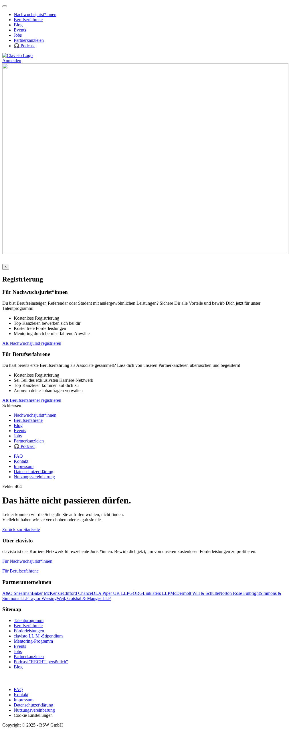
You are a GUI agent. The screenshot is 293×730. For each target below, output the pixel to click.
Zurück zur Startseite (21, 529)
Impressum (23, 466)
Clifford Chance (77, 593)
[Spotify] (37, 261)
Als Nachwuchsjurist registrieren (31, 343)
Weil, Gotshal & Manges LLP (84, 598)
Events (20, 29)
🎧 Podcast (24, 45)
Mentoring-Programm (33, 641)
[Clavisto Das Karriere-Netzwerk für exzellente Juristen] (17, 55)
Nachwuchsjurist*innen (35, 14)
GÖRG (136, 593)
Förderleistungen (29, 630)
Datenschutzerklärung (33, 471)
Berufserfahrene (28, 19)
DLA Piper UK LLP (110, 593)
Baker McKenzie (47, 593)
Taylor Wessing (43, 598)
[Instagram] (13, 261)
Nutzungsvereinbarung (34, 476)
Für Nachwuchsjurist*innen (27, 561)
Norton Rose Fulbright (239, 593)
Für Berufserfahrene (20, 570)
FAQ (18, 456)
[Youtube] (29, 261)
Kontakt (21, 461)
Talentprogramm (28, 620)
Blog (18, 24)
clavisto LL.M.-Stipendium (38, 635)
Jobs (18, 35)
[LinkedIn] (5, 261)
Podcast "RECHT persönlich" (41, 661)
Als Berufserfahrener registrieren (31, 400)
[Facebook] (20, 261)
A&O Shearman (17, 593)
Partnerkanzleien (29, 40)
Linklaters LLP (156, 593)
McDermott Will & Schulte (194, 593)
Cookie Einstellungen (33, 715)
